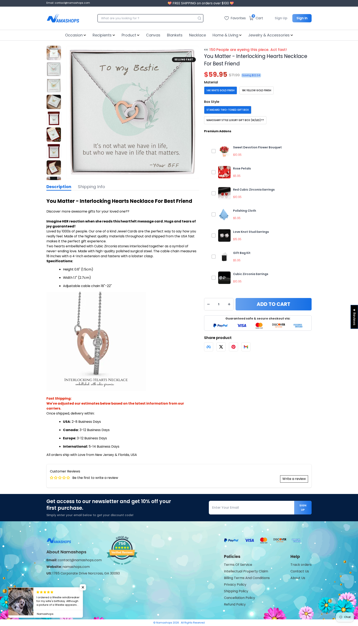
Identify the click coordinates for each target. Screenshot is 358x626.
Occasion (74, 35)
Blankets (175, 35)
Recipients (102, 35)
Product (129, 35)
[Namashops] (63, 18)
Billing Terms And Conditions (247, 578)
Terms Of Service (238, 564)
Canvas (153, 35)
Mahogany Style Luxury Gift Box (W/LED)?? (235, 120)
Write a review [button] (294, 478)
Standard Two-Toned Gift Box (228, 110)
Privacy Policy (235, 584)
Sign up (302, 507)
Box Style (211, 101)
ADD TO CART (273, 304)
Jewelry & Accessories (269, 35)
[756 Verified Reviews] (122, 567)
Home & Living (225, 35)
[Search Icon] (199, 18)
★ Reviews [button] (354, 316)
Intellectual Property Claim (246, 571)
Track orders (301, 564)
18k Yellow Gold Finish (256, 90)
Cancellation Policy (239, 597)
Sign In (301, 18)
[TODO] (208, 346)
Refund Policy (235, 604)
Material (211, 82)
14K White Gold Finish (221, 90)
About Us (297, 578)
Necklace (197, 35)
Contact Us (299, 571)
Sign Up (281, 18)
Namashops (164, 622)
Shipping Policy (236, 591)
